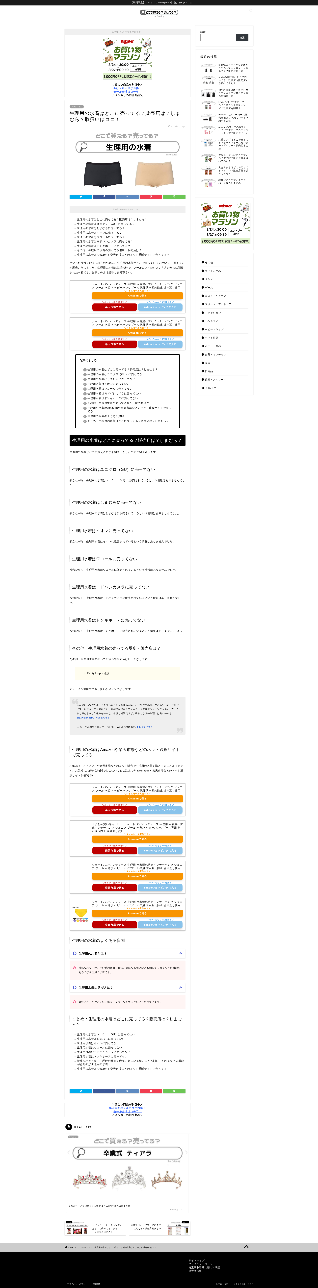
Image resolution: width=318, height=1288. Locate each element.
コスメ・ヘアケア (215, 295)
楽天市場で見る (114, 307)
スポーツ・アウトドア (218, 304)
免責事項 (96, 1284)
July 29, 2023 (144, 727)
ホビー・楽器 (213, 346)
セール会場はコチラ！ (127, 91)
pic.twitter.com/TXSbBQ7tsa (93, 717)
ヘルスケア (211, 321)
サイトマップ (197, 1260)
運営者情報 (195, 1270)
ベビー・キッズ (214, 329)
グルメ (209, 279)
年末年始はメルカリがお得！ (127, 1108)
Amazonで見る (137, 295)
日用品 (209, 371)
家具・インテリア (215, 354)
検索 (203, 32)
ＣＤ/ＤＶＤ (212, 388)
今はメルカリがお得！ (127, 88)
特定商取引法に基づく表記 (204, 1267)
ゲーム (209, 287)
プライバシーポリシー (202, 1264)
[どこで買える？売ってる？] (159, 17)
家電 (207, 362)
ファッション (76, 107)
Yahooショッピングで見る (160, 307)
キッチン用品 (213, 270)
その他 (209, 262)
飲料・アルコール (215, 379)
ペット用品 (211, 337)
